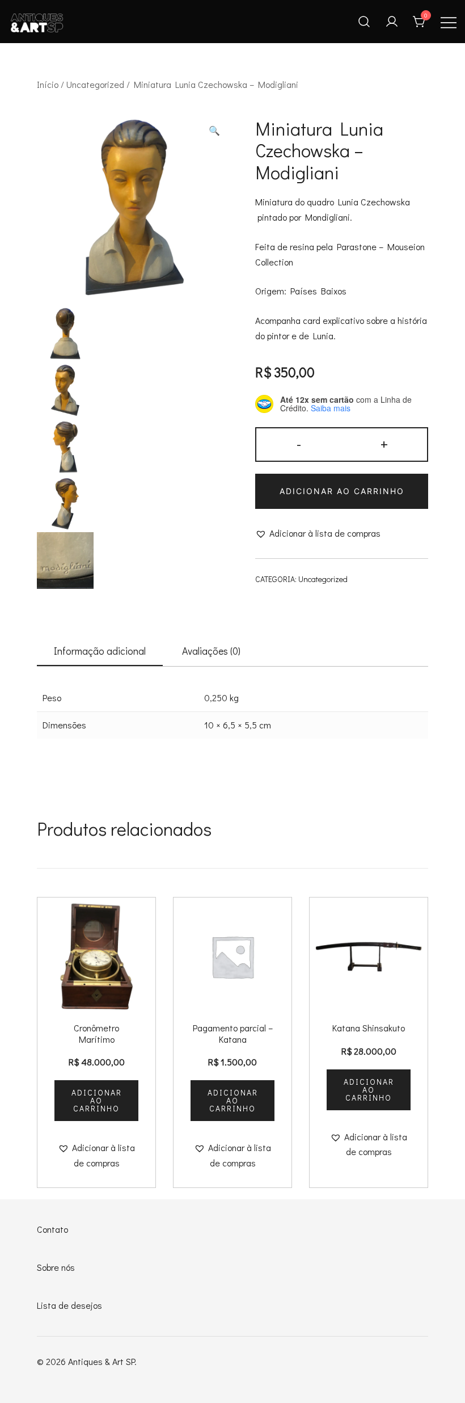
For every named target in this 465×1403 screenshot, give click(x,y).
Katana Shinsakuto (368, 1028)
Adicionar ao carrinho (342, 491)
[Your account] (392, 21)
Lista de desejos (69, 1305)
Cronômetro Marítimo (96, 1033)
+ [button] (384, 443)
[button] (214, 130)
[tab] (100, 651)
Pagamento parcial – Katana (233, 1033)
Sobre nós (56, 1267)
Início (47, 84)
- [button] (299, 443)
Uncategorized (95, 84)
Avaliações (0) (211, 651)
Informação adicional (100, 651)
